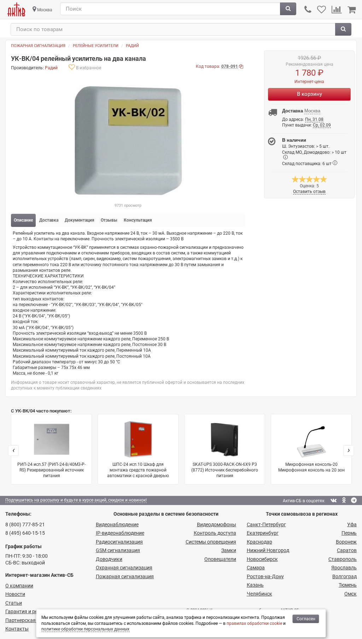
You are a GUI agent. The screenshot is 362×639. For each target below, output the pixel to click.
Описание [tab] (23, 220)
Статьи (13, 603)
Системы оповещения (211, 542)
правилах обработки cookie (254, 623)
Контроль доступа (215, 533)
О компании (19, 585)
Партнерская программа (34, 620)
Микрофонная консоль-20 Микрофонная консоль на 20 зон (311, 467)
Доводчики (109, 559)
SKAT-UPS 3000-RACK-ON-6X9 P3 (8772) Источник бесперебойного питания (224, 470)
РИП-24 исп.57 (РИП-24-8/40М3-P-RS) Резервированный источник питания (51, 470)
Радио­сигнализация (119, 542)
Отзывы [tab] (109, 220)
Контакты (17, 629)
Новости (15, 594)
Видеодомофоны (216, 524)
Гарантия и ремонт (27, 611)
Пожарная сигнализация (38, 45)
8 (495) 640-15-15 (25, 533)
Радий (132, 45)
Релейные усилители (95, 45)
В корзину (309, 94)
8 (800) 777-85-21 (25, 524)
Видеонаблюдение (117, 524)
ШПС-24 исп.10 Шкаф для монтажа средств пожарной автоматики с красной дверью (138, 470)
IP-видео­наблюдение (120, 533)
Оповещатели (220, 559)
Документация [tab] (79, 220)
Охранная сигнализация (124, 567)
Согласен (306, 618)
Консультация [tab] (138, 220)
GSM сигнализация (118, 550)
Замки (228, 550)
